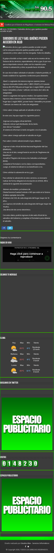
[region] (27, 424)
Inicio (4, 29)
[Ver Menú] (3, 7)
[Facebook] (25, 546)
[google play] (28, 546)
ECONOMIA (12, 29)
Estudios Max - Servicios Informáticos (35, 543)
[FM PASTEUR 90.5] (27, 9)
